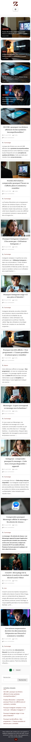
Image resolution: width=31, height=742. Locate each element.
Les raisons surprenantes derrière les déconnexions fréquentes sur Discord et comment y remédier (13, 99)
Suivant (18, 670)
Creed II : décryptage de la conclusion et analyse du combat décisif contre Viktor (15, 575)
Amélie (15, 135)
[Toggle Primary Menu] (15, 9)
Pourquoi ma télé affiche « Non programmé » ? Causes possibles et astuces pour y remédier (14, 55)
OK (16, 739)
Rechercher (7, 677)
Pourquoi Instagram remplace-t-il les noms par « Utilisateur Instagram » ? (15, 241)
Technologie (5, 29)
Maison (4, 51)
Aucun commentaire (9, 138)
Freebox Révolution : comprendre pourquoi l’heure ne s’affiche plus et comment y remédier (14, 32)
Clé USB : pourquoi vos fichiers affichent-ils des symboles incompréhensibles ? (14, 77)
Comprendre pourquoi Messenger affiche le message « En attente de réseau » (15, 519)
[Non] (29, 736)
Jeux (5, 588)
